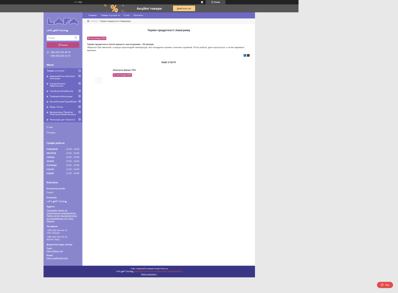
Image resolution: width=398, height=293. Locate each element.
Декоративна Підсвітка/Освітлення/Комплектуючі (63, 113)
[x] (248, 56)
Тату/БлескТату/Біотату (61, 91)
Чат (387, 285)
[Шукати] (75, 38)
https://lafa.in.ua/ (55, 251)
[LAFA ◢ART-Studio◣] (63, 21)
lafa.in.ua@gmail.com (57, 258)
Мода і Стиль (56, 107)
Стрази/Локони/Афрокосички (57, 84)
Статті (94, 21)
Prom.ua (164, 269)
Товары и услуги (55, 70)
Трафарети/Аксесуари (61, 96)
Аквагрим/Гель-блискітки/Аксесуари (62, 77)
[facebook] (245, 56)
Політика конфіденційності (171, 271)
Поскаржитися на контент (146, 271)
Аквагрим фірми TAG (124, 70)
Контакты (138, 15)
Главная (92, 15)
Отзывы (51, 132)
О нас (50, 127)
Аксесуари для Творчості (62, 119)
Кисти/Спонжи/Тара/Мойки (63, 101)
